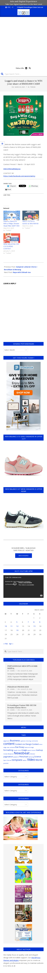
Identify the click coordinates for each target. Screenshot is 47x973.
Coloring (28, 741)
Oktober (32, 754)
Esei (17, 747)
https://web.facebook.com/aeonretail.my (19, 176)
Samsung (31, 757)
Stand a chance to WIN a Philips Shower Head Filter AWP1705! (11, 223)
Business (15, 740)
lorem (33, 750)
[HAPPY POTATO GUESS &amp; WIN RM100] (30, 215)
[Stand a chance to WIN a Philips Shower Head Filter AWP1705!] (11, 215)
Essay (21, 747)
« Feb (5, 643)
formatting (8, 750)
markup (39, 750)
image (24, 750)
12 (17, 626)
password (16, 757)
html (19, 750)
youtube (5, 763)
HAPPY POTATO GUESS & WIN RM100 (30, 222)
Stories (9, 760)
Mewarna (10, 754)
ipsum (29, 750)
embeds (12, 747)
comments (34, 741)
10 (6, 626)
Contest (18, 744)
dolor (41, 744)
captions (22, 741)
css (23, 744)
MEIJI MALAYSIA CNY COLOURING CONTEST (11, 246)
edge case (6, 747)
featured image (29, 747)
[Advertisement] (23, 41)
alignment (6, 741)
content (9, 744)
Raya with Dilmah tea (22, 272)
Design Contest (32, 744)
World (38, 759)
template (17, 759)
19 (17, 630)
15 (34, 626)
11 (11, 626)
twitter (25, 760)
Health (16, 750)
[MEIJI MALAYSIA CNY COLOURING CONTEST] (11, 238)
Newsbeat (22, 753)
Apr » (11, 643)
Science (37, 756)
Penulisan (23, 756)
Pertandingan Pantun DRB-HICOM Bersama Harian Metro (21, 706)
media (5, 754)
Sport (5, 760)
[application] (23, 586)
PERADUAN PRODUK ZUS (18, 687)
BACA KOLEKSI (23, 556)
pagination (8, 756)
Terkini (32, 87)
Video (31, 759)
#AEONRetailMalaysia (11, 169)
